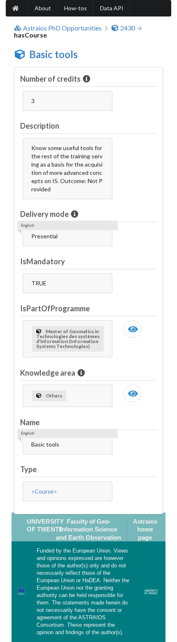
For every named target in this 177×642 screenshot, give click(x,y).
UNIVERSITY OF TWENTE (45, 525)
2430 (127, 28)
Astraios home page (145, 529)
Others (54, 396)
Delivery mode (44, 214)
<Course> (44, 491)
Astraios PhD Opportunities (62, 28)
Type (28, 469)
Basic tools (53, 54)
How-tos (75, 8)
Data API (111, 8)
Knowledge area (47, 372)
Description (39, 125)
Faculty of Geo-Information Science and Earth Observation (88, 529)
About (43, 8)
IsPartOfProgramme (55, 308)
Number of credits (50, 78)
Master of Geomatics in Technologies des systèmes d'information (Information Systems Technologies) (68, 338)
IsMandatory (42, 261)
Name (30, 422)
